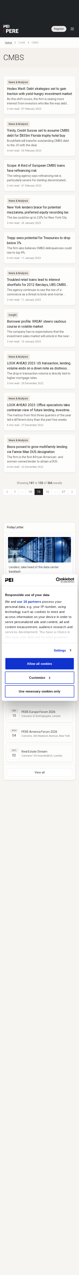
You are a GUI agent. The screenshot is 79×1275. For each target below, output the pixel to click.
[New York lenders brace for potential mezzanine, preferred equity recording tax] (39, 211)
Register (59, 28)
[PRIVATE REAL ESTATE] (11, 29)
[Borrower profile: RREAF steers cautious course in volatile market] (39, 328)
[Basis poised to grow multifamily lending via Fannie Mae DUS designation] (39, 453)
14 (30, 492)
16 (47, 492)
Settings (60, 650)
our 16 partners (29, 601)
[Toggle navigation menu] (72, 29)
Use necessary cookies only (39, 691)
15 (38, 492)
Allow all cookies (39, 663)
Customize (37, 677)
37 (63, 492)
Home (8, 42)
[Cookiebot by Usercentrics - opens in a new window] (56, 580)
